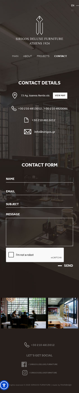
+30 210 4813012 (30, 108)
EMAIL (10, 191)
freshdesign (66, 385)
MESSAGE (13, 214)
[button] (4, 385)
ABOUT (27, 56)
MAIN (15, 56)
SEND (68, 265)
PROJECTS (43, 56)
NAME (10, 179)
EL (73, 10)
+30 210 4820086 (56, 108)
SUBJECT (12, 204)
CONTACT (60, 56)
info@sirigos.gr (44, 132)
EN (72, 5)
